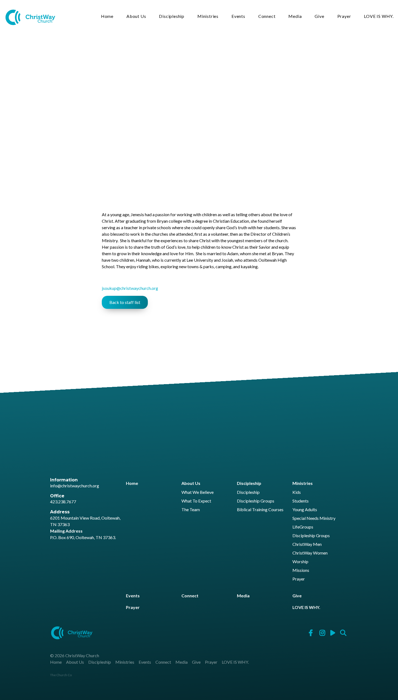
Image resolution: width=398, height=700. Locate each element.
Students (300, 501)
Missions (300, 570)
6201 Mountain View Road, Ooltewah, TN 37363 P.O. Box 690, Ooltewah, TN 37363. (85, 527)
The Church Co (61, 675)
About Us (136, 16)
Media (295, 16)
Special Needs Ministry (313, 518)
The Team (190, 509)
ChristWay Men (307, 544)
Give (319, 16)
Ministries (207, 16)
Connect (267, 16)
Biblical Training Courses (260, 509)
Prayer (344, 16)
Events (238, 16)
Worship (300, 561)
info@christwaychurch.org (74, 485)
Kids (296, 492)
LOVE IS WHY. (379, 16)
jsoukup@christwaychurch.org (130, 288)
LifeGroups (302, 527)
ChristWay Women (310, 553)
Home (107, 16)
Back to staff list (124, 302)
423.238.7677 (63, 501)
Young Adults (304, 509)
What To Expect (196, 501)
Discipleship (171, 16)
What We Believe (197, 492)
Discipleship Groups (255, 501)
